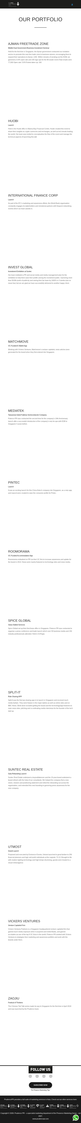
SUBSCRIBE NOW (40, 1085)
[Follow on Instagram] (50, 1076)
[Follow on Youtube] (30, 1076)
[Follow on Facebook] (37, 1076)
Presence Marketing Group (67, 1113)
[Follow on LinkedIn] (44, 1076)
